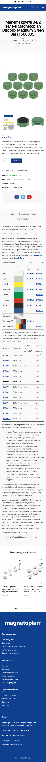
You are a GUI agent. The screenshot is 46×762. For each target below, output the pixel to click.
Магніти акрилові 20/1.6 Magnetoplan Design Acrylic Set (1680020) (11, 589)
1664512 (39, 305)
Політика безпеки (8, 676)
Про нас (5, 666)
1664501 (39, 279)
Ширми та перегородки (11, 653)
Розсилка (5, 705)
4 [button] (24, 608)
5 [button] (27, 608)
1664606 (30, 300)
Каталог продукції (9, 683)
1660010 (6, 355)
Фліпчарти (6, 643)
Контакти (5, 669)
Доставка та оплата (10, 673)
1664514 (39, 311)
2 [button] (18, 608)
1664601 (30, 279)
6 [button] (30, 608)
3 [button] (21, 608)
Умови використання (10, 679)
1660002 (6, 371)
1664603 (30, 289)
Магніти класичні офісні (13, 187)
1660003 (6, 376)
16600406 (6, 408)
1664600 (30, 273)
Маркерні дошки (8, 640)
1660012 (6, 392)
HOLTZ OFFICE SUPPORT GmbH (18, 179)
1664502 (39, 284)
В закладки (9, 170)
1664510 (39, 326)
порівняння (22, 170)
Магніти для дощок (9, 650)
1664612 (30, 305)
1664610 (30, 321)
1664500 (39, 273)
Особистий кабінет (9, 695)
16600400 (6, 403)
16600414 (6, 419)
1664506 (39, 300)
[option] (8, 122)
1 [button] (16, 608)
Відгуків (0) (23, 219)
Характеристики (27, 214)
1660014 (6, 397)
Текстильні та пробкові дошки (13, 646)
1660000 (6, 361)
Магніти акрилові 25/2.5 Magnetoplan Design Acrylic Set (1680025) (33, 589)
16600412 (6, 413)
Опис (12, 214)
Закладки (5, 702)
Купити (16, 161)
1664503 (39, 289)
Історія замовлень (9, 699)
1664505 (39, 295)
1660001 (6, 366)
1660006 (6, 387)
